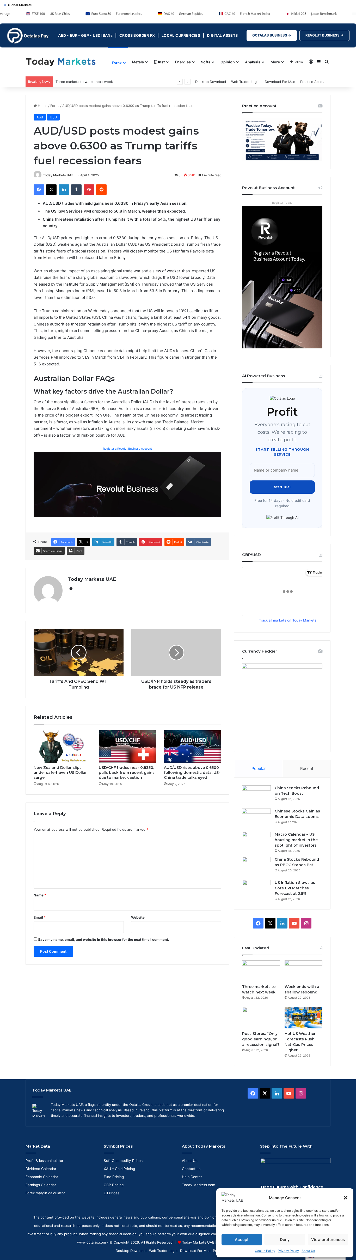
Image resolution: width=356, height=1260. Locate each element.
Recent (306, 768)
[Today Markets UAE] (61, 61)
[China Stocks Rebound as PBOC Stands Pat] (256, 866)
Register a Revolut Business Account (127, 448)
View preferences (328, 1239)
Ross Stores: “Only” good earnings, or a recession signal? (260, 1039)
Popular (258, 768)
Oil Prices (111, 1193)
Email (40, 917)
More (275, 62)
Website (138, 917)
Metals (138, 62)
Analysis (252, 62)
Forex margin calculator (45, 1193)
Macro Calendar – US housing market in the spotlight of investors (296, 840)
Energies (183, 62)
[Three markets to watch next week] (261, 971)
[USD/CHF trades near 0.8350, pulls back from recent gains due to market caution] (127, 746)
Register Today (282, 202)
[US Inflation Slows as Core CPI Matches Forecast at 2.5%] (256, 890)
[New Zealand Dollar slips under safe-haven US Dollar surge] (62, 746)
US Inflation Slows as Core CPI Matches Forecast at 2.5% (295, 888)
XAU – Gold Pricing (119, 1169)
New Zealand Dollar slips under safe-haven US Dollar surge (60, 772)
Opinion (227, 62)
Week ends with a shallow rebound (84, 82)
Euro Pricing (114, 1177)
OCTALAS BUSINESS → (271, 35)
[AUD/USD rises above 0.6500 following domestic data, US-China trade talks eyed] (192, 746)
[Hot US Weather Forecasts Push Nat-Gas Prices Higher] (303, 1017)
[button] (345, 1197)
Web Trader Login (245, 82)
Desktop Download (210, 82)
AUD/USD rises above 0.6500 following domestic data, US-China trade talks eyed (192, 772)
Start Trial (282, 487)
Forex (117, 63)
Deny (285, 1239)
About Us (308, 1251)
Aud (39, 117)
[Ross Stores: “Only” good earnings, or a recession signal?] (261, 1017)
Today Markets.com (198, 1185)
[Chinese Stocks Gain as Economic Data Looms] (256, 818)
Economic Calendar (42, 1177)
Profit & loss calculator (44, 1161)
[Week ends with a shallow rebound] (303, 971)
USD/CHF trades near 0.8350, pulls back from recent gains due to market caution (127, 772)
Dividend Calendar (41, 1169)
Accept (242, 1239)
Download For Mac (280, 82)
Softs (205, 62)
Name (40, 895)
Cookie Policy (265, 1251)
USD (53, 117)
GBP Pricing (114, 1185)
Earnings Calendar (41, 1185)
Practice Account (314, 82)
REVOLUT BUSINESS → (324, 35)
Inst (161, 62)
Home (42, 106)
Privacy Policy (288, 1251)
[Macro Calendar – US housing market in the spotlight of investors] (256, 841)
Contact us (191, 1169)
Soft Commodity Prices (123, 1161)
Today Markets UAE (58, 175)
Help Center (192, 1177)
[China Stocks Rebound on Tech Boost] (256, 795)
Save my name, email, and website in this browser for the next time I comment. (103, 939)
